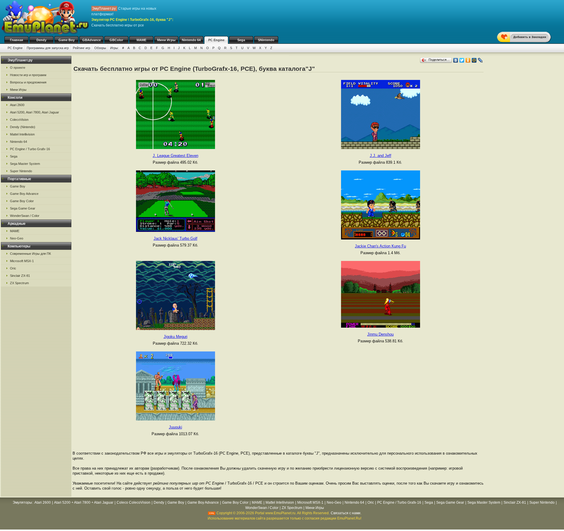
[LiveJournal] (480, 60)
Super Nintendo (21, 171)
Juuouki (175, 427)
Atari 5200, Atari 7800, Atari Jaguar (34, 112)
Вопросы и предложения (28, 82)
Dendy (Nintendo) (22, 127)
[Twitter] (462, 60)
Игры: (114, 48)
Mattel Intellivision (22, 134)
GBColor (116, 40)
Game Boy (66, 40)
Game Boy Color (22, 201)
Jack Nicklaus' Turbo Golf (175, 238)
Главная (16, 40)
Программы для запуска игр (48, 48)
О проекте (17, 67)
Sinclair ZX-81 (20, 275)
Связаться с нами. (346, 513)
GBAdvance (91, 40)
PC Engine (216, 40)
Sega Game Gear (22, 208)
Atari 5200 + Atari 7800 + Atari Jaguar (83, 502)
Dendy (41, 40)
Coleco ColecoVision (133, 502)
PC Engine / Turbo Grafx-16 (30, 149)
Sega (241, 40)
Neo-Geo (16, 238)
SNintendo (266, 40)
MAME (141, 40)
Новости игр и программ (28, 75)
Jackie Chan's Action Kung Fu (380, 246)
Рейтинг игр (81, 48)
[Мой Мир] (474, 60)
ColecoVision (19, 119)
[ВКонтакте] (456, 60)
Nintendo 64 (191, 40)
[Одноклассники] (468, 60)
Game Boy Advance (24, 193)
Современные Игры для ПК (30, 253)
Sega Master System (25, 163)
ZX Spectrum (19, 283)
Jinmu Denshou (380, 334)
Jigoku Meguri (175, 336)
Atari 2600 (17, 105)
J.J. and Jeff (380, 155)
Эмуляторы (22, 502)
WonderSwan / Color (24, 215)
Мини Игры (166, 40)
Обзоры (100, 48)
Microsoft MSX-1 (22, 261)
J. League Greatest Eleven (175, 155)
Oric (13, 268)
